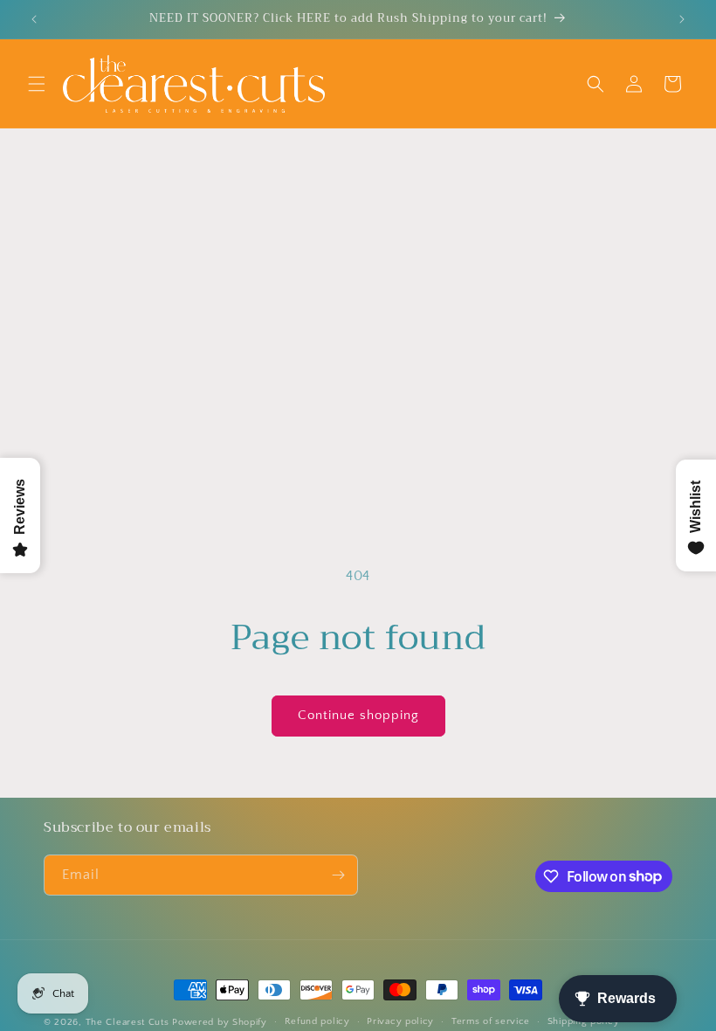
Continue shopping (358, 715)
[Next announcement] (682, 19)
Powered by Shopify (219, 1022)
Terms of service (490, 1021)
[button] (36, 84)
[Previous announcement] (34, 19)
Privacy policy (400, 1021)
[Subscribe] (338, 875)
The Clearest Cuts (127, 1022)
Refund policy (317, 1021)
